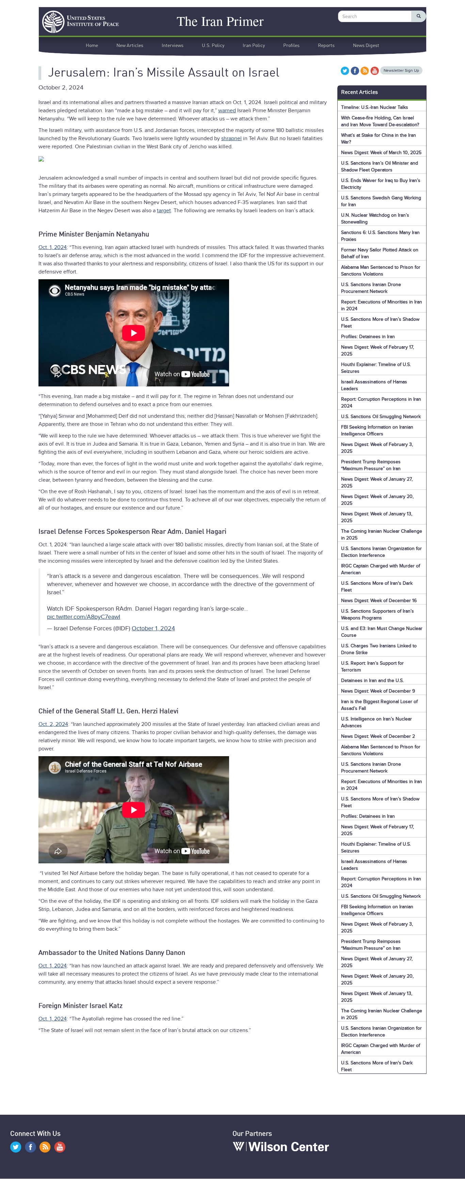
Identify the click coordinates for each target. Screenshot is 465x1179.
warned (227, 110)
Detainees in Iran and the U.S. (372, 680)
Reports (326, 45)
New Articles (129, 45)
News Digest (366, 45)
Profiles (291, 45)
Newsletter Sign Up (401, 70)
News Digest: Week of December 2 (378, 736)
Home (92, 45)
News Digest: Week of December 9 (378, 691)
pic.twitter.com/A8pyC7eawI (83, 616)
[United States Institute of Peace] (77, 22)
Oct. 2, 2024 (53, 724)
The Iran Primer (220, 20)
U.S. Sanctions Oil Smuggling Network (381, 416)
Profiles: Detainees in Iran (368, 336)
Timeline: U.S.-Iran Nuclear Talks (374, 107)
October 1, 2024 (153, 628)
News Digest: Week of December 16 (379, 600)
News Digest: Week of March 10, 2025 (381, 152)
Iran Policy (254, 45)
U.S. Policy (213, 45)
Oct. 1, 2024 (52, 247)
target (164, 210)
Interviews (172, 45)
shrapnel (231, 138)
